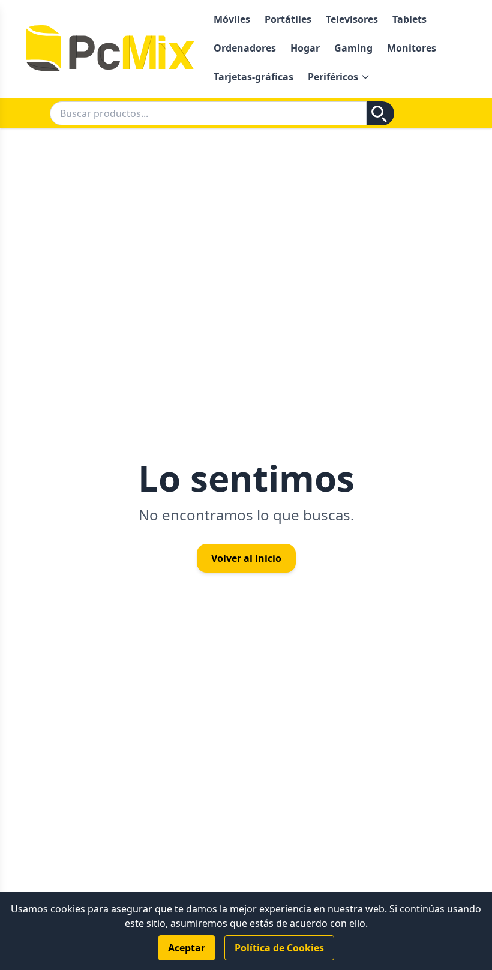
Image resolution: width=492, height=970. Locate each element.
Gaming (353, 48)
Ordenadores (245, 48)
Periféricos (333, 76)
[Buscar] (380, 113)
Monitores (411, 48)
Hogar (305, 48)
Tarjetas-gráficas (253, 76)
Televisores (352, 19)
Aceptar (186, 947)
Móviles (232, 19)
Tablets (409, 19)
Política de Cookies (279, 947)
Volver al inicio (246, 558)
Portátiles (288, 19)
